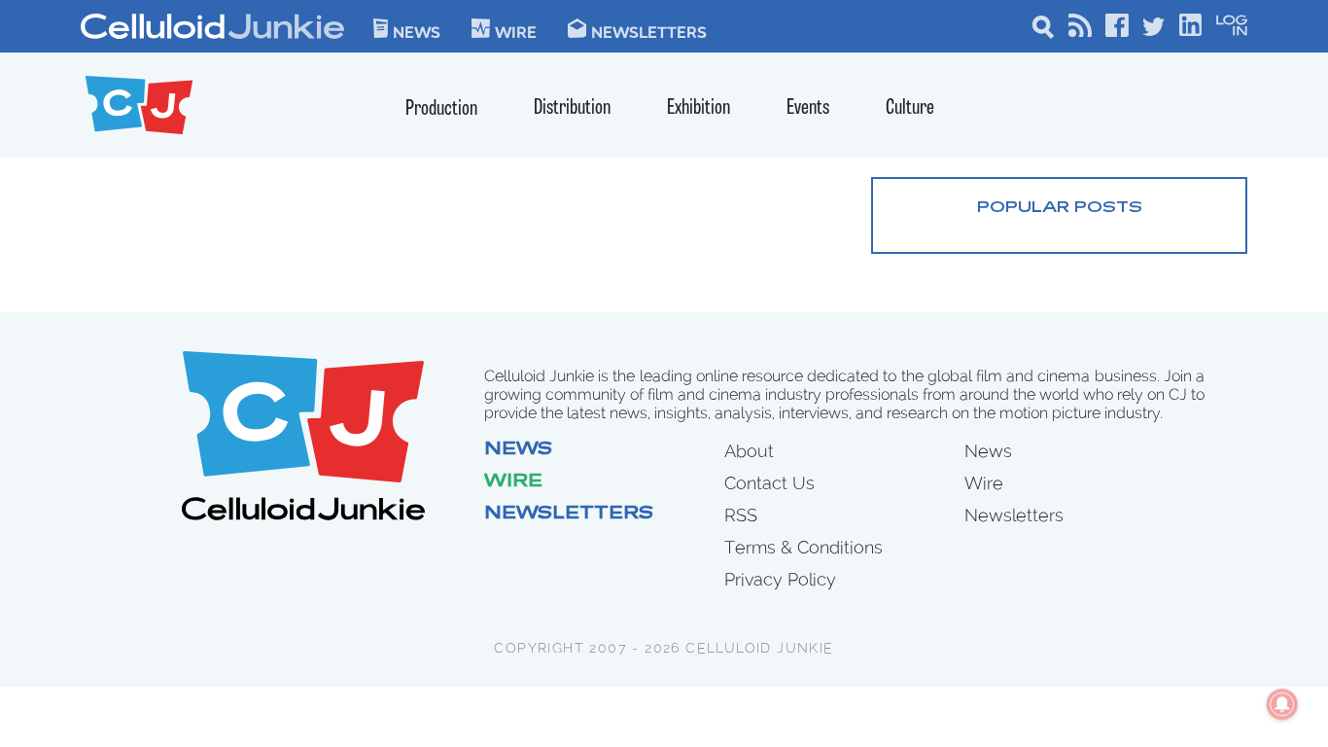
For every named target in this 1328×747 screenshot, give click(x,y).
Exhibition (698, 108)
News (416, 31)
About (749, 451)
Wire (513, 482)
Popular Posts (1059, 208)
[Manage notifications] (1282, 704)
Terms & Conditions (803, 547)
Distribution (572, 108)
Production (441, 109)
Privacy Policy (780, 579)
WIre (516, 31)
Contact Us (769, 483)
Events (807, 108)
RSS (740, 515)
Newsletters (649, 31)
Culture (910, 108)
